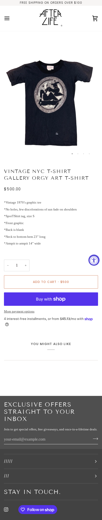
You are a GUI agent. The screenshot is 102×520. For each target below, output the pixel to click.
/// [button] (6, 476)
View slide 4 (89, 153)
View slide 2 (77, 153)
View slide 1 (72, 153)
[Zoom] (13, 151)
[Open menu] (11, 18)
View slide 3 (83, 153)
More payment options (19, 311)
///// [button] (8, 461)
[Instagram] (6, 509)
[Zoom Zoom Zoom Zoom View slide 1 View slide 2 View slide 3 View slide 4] (51, 98)
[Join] (94, 439)
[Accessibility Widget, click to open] (94, 260)
